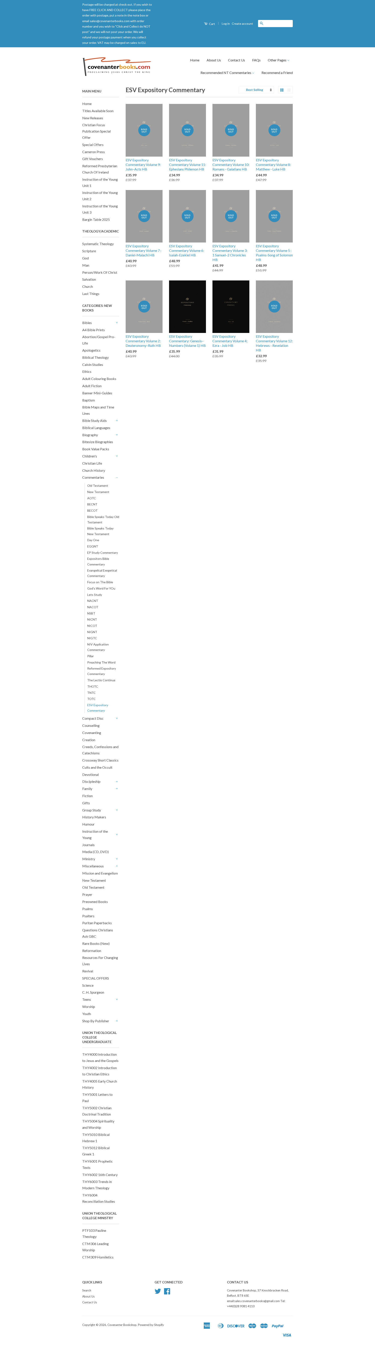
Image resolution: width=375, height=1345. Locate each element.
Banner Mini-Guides (97, 393)
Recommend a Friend (277, 72)
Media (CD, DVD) (95, 852)
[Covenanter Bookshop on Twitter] (158, 1292)
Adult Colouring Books (99, 379)
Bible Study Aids (94, 420)
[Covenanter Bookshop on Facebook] (167, 1292)
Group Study (91, 810)
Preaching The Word (101, 662)
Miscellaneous (93, 866)
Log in (226, 23)
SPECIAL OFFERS (95, 978)
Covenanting (91, 733)
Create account (242, 23)
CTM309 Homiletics (97, 1257)
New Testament (98, 492)
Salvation (89, 279)
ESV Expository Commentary (97, 707)
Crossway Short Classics (100, 760)
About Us (214, 60)
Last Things (90, 294)
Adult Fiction (92, 386)
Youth (86, 1014)
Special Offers (93, 145)
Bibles (87, 323)
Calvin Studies (92, 364)
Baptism (88, 400)
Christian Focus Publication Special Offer (96, 131)
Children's (89, 456)
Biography (90, 435)
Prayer (87, 894)
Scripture (89, 251)
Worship (88, 1006)
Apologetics (91, 350)
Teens (86, 999)
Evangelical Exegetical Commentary (102, 573)
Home (194, 60)
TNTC (91, 693)
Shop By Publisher (95, 1021)
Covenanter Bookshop (122, 1325)
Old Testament (97, 485)
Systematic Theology (98, 244)
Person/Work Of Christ (99, 272)
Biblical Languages (96, 428)
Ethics (86, 371)
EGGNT (92, 546)
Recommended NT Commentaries (226, 72)
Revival (87, 971)
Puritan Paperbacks (97, 923)
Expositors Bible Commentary (98, 561)
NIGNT (92, 632)
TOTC (91, 699)
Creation (88, 740)
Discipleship (91, 781)
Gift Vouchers (92, 159)
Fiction (87, 796)
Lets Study (94, 594)
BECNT (92, 504)
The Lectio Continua (101, 680)
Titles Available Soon (97, 111)
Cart (211, 24)
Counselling (91, 725)
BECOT (92, 510)
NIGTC (92, 638)
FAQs (256, 60)
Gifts (86, 803)
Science (88, 985)
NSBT (91, 613)
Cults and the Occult (97, 767)
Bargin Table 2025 (96, 219)
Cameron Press (93, 152)
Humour (88, 824)
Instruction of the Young (95, 834)
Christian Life (92, 463)
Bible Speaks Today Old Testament (103, 519)
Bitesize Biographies (97, 442)
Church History (93, 470)
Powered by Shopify (151, 1325)
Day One (93, 540)
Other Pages (277, 60)
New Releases (92, 118)
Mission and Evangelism (100, 873)
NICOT (92, 625)
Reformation (91, 951)
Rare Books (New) (96, 943)
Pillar (90, 656)
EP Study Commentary (102, 552)
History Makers (94, 817)
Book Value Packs (95, 449)
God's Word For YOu (101, 588)
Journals (88, 845)
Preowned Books (95, 901)
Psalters (88, 916)
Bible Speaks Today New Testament (100, 531)
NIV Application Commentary (98, 647)
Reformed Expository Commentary (101, 671)
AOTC (91, 498)
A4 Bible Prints (93, 330)
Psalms (87, 909)
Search (86, 1290)
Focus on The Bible (100, 582)
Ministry (88, 859)
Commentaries (93, 477)
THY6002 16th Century (100, 1175)
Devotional (90, 774)
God (85, 258)
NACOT (92, 607)
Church (87, 286)
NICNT (92, 619)
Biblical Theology (95, 357)
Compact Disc (93, 718)
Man (85, 265)
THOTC (92, 686)
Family (87, 788)
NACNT (92, 601)
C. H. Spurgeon (93, 992)
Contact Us (236, 60)
